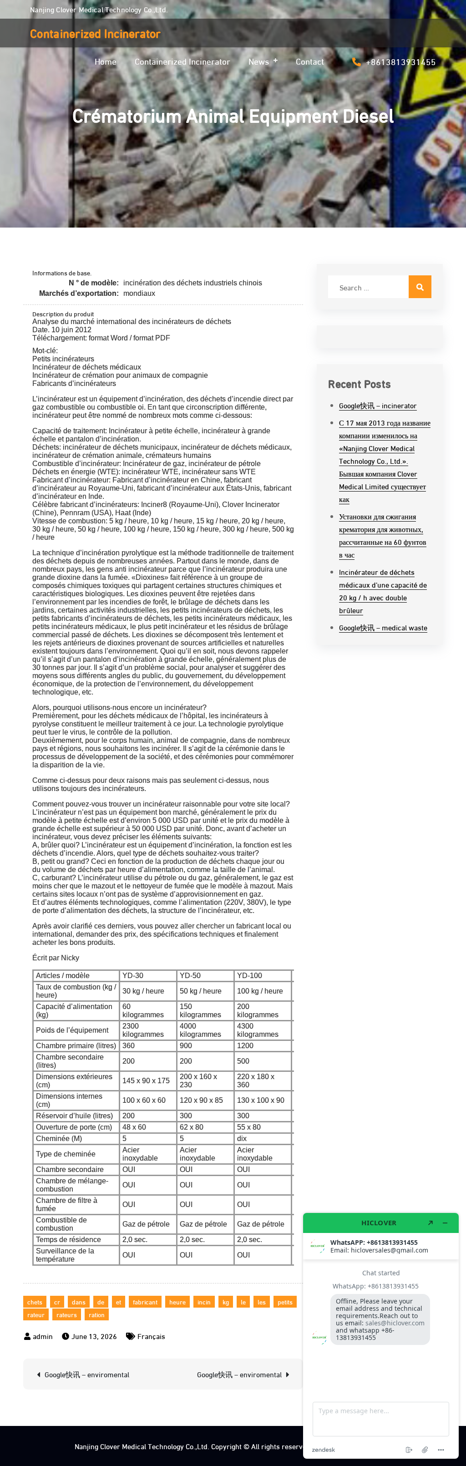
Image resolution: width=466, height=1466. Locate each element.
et (118, 1301)
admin (43, 1335)
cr (57, 1301)
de (100, 1301)
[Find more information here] (381, 1336)
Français (151, 1335)
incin (204, 1301)
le (243, 1301)
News (258, 60)
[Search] (420, 286)
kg (226, 1301)
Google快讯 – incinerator (378, 405)
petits (285, 1301)
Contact (310, 60)
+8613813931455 (401, 61)
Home (105, 60)
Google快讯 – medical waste (383, 627)
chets (34, 1301)
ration (97, 1314)
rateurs (66, 1314)
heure (177, 1301)
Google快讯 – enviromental (87, 1374)
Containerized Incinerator (95, 32)
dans (79, 1301)
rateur (36, 1314)
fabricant (145, 1301)
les (262, 1301)
